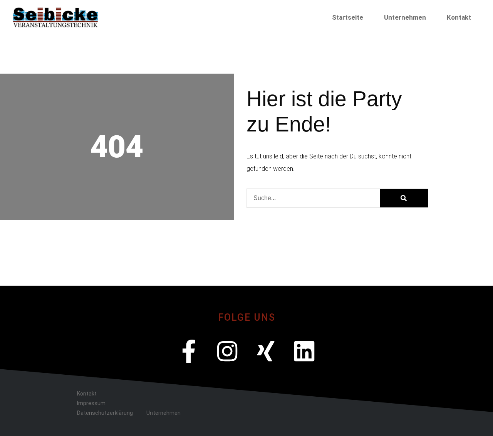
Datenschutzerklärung (105, 413)
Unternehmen (405, 17)
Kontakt (459, 17)
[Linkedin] (304, 351)
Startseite (347, 17)
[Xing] (265, 351)
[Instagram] (227, 351)
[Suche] (404, 198)
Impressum (91, 403)
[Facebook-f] (188, 351)
